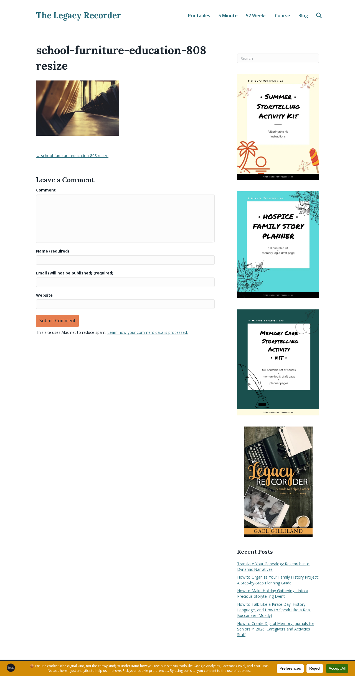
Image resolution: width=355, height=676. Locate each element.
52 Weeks (256, 15)
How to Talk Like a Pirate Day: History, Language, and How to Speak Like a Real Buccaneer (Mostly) (274, 610)
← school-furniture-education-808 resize (72, 155)
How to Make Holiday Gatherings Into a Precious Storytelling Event (272, 593)
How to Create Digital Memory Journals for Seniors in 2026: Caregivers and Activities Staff (275, 629)
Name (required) (52, 251)
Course (282, 15)
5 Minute (228, 15)
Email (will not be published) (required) (74, 273)
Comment (46, 190)
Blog (303, 15)
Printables (199, 15)
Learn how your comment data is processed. (147, 332)
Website (44, 295)
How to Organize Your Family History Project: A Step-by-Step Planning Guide (278, 579)
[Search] (315, 15)
